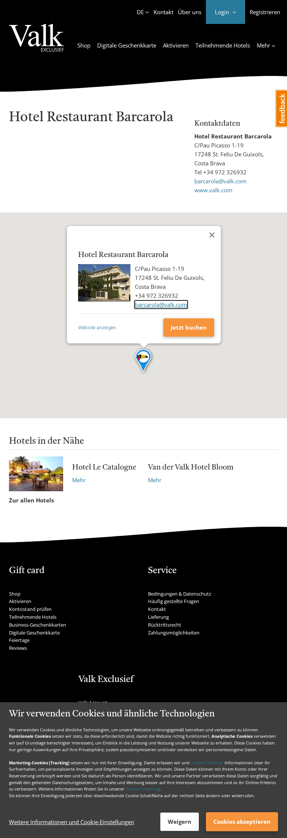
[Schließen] (212, 235)
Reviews (18, 648)
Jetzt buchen (189, 327)
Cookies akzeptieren (242, 821)
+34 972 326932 (225, 172)
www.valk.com (213, 190)
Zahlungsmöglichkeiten (174, 632)
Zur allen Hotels (31, 500)
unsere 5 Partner (207, 762)
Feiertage (19, 640)
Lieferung (158, 617)
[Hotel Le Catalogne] (36, 473)
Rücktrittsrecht (164, 624)
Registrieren (265, 12)
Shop (83, 45)
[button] (143, 361)
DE (140, 12)
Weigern (179, 821)
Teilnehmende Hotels (222, 45)
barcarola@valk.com (220, 181)
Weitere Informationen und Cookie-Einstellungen (71, 822)
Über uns (189, 12)
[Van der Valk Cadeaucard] (36, 42)
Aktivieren (176, 45)
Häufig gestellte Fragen (173, 601)
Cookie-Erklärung (143, 789)
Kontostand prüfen (30, 609)
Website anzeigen (97, 327)
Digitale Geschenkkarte (126, 45)
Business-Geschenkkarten (37, 624)
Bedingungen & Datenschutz (179, 593)
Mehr (79, 480)
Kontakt (163, 12)
